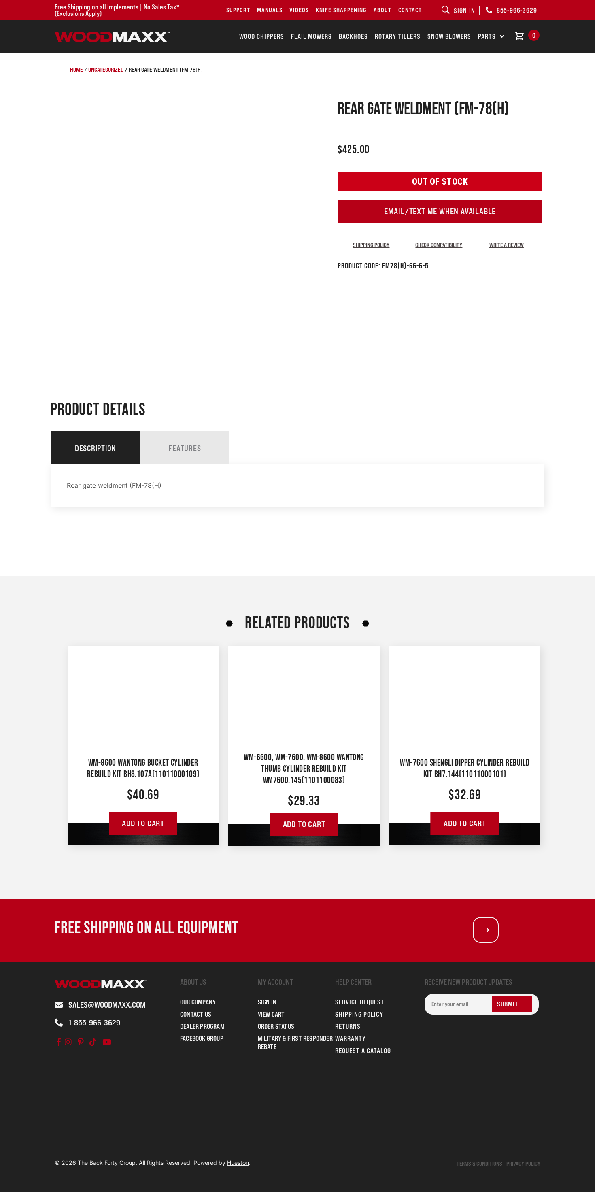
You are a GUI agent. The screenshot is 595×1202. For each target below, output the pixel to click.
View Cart (271, 1014)
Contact (410, 10)
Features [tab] (184, 448)
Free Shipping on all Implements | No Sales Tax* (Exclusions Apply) (117, 10)
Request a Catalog (363, 1051)
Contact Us (195, 1014)
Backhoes (353, 36)
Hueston (238, 1162)
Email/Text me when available (440, 211)
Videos (299, 10)
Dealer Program (202, 1026)
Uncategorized (105, 69)
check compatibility (438, 244)
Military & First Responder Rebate (295, 1042)
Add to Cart (143, 823)
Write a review (506, 244)
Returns (348, 1026)
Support (238, 10)
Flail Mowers (311, 36)
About (382, 10)
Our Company (198, 1002)
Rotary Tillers (398, 36)
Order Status (276, 1026)
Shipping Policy (371, 244)
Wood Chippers (261, 36)
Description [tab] (95, 448)
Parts (487, 36)
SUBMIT (507, 1004)
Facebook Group (201, 1038)
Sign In (267, 1002)
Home (76, 69)
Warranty (350, 1038)
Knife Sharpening (341, 10)
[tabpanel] (297, 485)
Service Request (360, 1002)
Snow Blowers (449, 36)
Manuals (270, 10)
